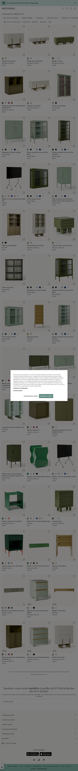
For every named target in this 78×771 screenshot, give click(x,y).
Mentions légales (17, 390)
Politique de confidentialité (20, 388)
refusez (62, 384)
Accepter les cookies (46, 396)
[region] (39, 385)
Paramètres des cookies (31, 396)
